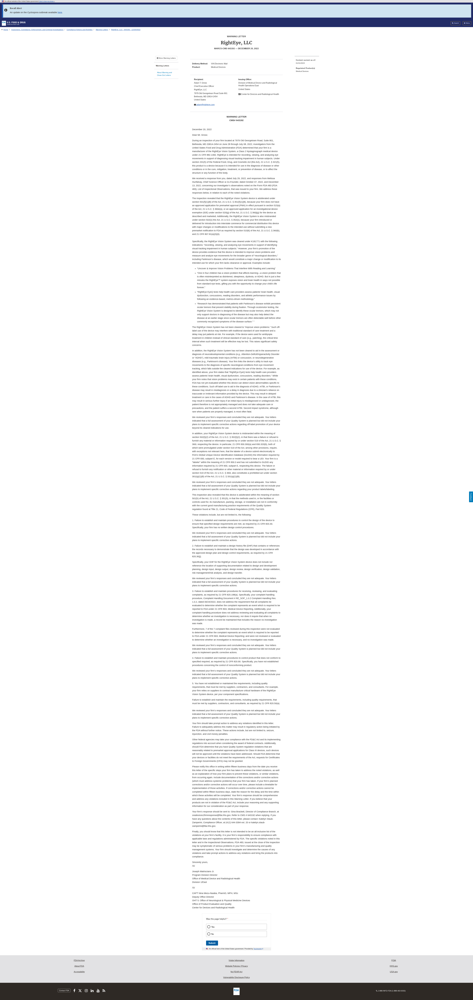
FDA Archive (79, 960)
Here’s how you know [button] (46, 1)
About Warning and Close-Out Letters (164, 73)
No (212, 933)
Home (5, 30)
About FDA (79, 966)
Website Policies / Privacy (236, 966)
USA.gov (394, 972)
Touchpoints (257, 949)
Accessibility (79, 972)
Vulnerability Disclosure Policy (236, 977)
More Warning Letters (167, 58)
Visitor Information (236, 960)
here (60, 12)
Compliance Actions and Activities (80, 30)
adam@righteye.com (205, 105)
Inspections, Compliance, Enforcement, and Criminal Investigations (37, 30)
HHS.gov (394, 966)
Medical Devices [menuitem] (302, 71)
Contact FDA (64, 991)
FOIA (393, 960)
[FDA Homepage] (13, 23)
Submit (212, 942)
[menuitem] (307, 62)
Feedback (471, 497)
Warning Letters (102, 30)
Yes (212, 926)
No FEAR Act (236, 972)
